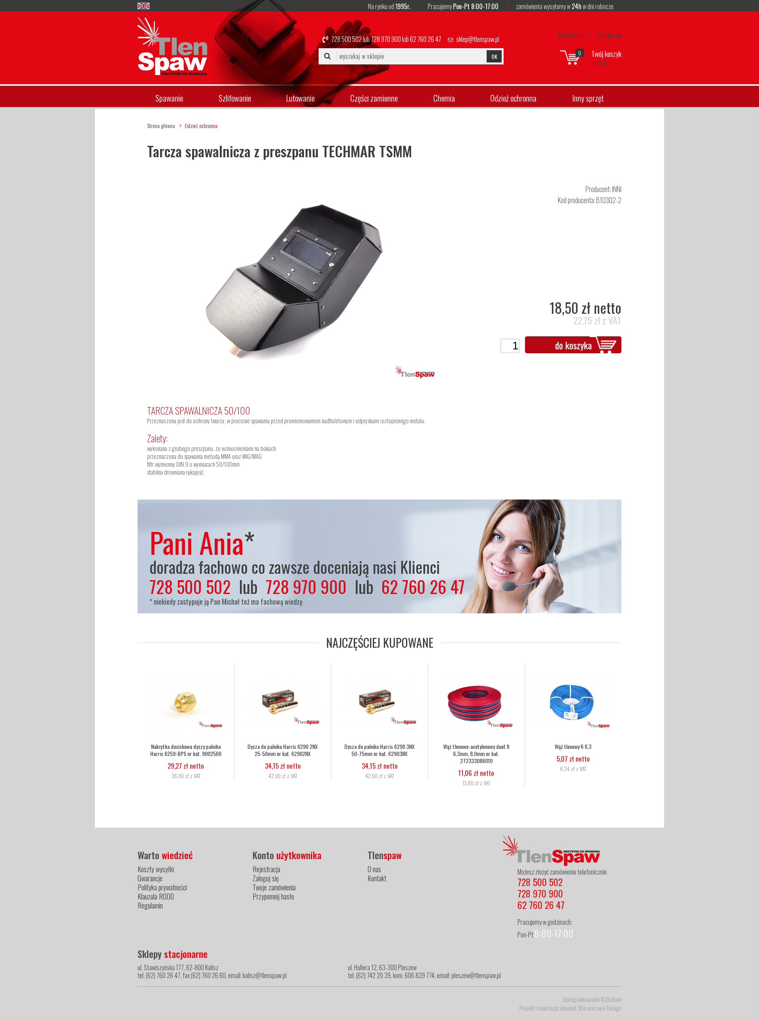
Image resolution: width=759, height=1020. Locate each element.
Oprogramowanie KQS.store (592, 999)
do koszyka (573, 345)
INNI (616, 189)
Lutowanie (300, 98)
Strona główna (161, 125)
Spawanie (169, 98)
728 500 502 (346, 39)
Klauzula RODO (156, 896)
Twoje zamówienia (274, 887)
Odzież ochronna (513, 98)
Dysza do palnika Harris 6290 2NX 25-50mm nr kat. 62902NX (282, 750)
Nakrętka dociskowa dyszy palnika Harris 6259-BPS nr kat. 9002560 (185, 750)
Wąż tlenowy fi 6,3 (573, 746)
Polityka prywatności (162, 887)
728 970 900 (386, 39)
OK (494, 56)
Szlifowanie (235, 98)
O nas (374, 869)
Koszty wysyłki (156, 869)
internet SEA (572, 1007)
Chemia (444, 98)
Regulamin (150, 905)
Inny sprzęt (588, 98)
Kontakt (377, 878)
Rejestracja (266, 869)
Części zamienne (374, 98)
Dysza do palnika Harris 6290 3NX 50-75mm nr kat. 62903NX (379, 750)
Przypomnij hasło (273, 896)
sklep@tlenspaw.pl (477, 39)
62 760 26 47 (425, 39)
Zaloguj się (609, 35)
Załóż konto (570, 35)
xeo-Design (609, 1007)
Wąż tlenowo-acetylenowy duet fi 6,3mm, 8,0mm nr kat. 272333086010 (476, 753)
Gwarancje (150, 878)
